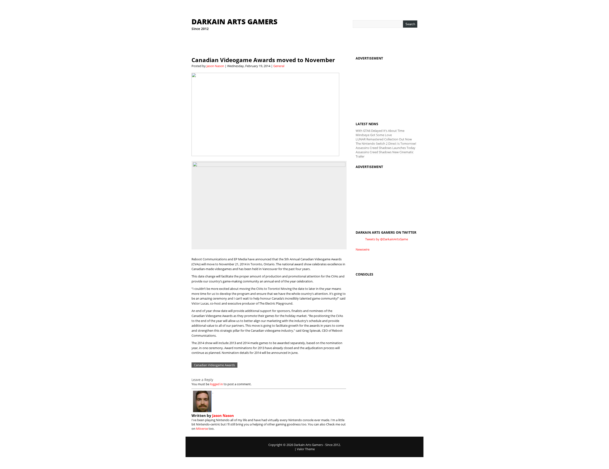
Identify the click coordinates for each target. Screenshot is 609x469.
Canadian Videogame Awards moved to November (263, 60)
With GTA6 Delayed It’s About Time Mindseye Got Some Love (380, 132)
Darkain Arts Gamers (234, 21)
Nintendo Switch (271, 44)
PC (372, 44)
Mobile (358, 44)
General (278, 66)
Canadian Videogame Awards (214, 365)
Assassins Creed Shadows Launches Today (385, 148)
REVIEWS (213, 44)
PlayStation (303, 44)
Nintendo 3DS (238, 44)
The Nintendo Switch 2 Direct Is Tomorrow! (386, 143)
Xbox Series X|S (334, 44)
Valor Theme (306, 449)
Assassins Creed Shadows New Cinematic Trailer (384, 154)
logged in (216, 384)
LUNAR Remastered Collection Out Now (384, 139)
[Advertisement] (386, 86)
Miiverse (202, 428)
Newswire (362, 249)
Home (197, 44)
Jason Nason (215, 66)
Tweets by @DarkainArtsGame (386, 239)
